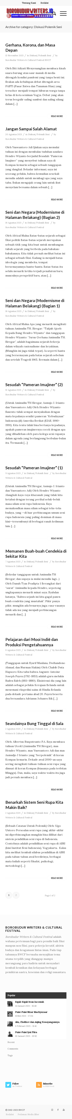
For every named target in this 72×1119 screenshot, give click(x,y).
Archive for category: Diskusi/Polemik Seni (33, 27)
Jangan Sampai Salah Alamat (31, 128)
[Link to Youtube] (64, 1110)
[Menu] (61, 13)
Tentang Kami (29, 3)
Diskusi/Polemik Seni (40, 55)
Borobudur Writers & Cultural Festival (24, 139)
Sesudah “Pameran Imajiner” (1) (34, 467)
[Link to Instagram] (52, 1110)
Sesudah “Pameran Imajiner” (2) (34, 384)
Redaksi (44, 3)
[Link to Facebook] (58, 1110)
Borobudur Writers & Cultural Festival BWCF (28, 60)
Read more (57, 116)
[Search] (52, 13)
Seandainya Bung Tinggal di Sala (34, 723)
